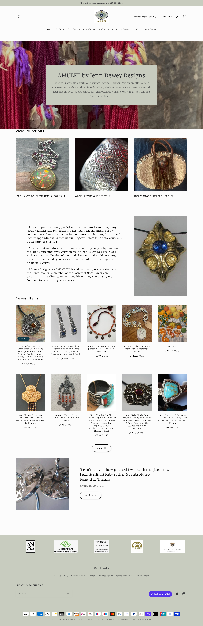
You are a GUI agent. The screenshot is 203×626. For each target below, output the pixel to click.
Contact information (142, 620)
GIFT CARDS (172, 346)
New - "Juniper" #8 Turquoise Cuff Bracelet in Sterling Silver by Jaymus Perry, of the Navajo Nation (172, 419)
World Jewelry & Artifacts (91, 195)
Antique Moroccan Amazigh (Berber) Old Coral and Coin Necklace (101, 349)
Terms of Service (124, 575)
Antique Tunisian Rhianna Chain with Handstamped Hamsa (137, 349)
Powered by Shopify (76, 620)
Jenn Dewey (62, 620)
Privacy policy (108, 620)
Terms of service (123, 620)
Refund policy (93, 620)
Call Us (57, 575)
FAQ (66, 575)
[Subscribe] (68, 593)
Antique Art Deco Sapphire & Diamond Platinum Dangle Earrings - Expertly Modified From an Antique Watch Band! (65, 350)
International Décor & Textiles (154, 195)
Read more (91, 495)
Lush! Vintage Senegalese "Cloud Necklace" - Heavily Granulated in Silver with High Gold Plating (30, 419)
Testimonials (142, 575)
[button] (19, 16)
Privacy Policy (106, 575)
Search (92, 575)
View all (101, 448)
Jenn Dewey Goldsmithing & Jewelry (39, 195)
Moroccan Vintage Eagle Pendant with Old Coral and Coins (66, 418)
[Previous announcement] (16, 3)
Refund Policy (78, 575)
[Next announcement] (186, 3)
